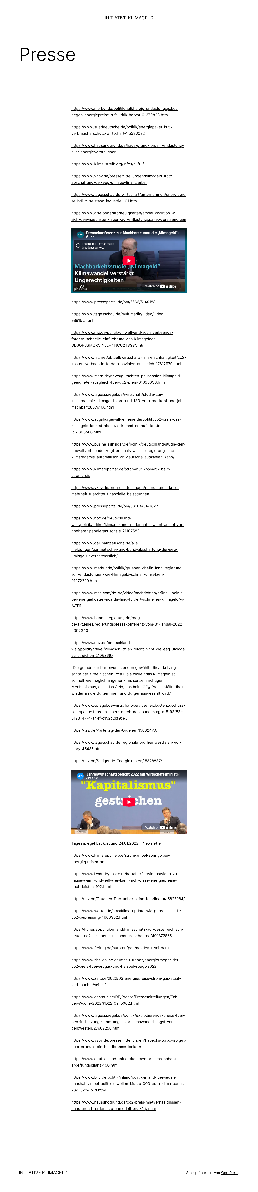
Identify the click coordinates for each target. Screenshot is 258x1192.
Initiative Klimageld (129, 18)
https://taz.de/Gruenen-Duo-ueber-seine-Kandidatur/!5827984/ (128, 899)
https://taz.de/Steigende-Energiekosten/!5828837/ (116, 761)
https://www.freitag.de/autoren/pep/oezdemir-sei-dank (120, 948)
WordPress (229, 1173)
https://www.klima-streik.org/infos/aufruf (107, 164)
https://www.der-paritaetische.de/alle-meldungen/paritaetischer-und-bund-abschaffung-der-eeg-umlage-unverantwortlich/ (124, 549)
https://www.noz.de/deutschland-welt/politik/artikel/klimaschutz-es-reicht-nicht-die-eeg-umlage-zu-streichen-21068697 (128, 649)
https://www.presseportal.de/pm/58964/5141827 (114, 506)
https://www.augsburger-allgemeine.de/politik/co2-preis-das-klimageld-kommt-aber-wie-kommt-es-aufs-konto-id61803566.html (126, 425)
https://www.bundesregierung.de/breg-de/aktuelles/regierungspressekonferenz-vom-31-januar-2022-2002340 (127, 624)
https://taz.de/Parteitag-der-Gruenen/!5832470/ (114, 730)
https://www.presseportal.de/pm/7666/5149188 (113, 302)
